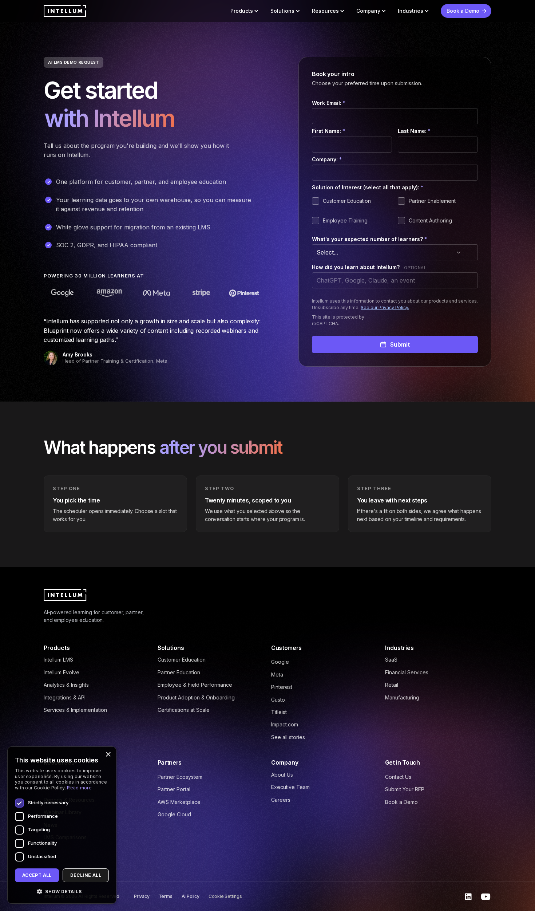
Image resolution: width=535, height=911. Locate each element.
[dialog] (61, 825)
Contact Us (398, 777)
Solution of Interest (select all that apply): (367, 187)
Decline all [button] (85, 875)
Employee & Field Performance (195, 685)
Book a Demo (401, 802)
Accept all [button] (37, 875)
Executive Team (290, 787)
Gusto (278, 700)
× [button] (108, 754)
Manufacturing (402, 697)
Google (280, 662)
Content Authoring (430, 220)
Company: (327, 159)
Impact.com (284, 724)
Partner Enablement (432, 201)
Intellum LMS (58, 659)
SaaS (391, 659)
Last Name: (414, 131)
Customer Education (347, 201)
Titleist (279, 712)
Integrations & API (65, 697)
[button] (244, 11)
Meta (277, 674)
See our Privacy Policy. (385, 307)
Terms (166, 896)
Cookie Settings (225, 896)
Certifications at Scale (184, 710)
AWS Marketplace (179, 802)
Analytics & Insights (66, 685)
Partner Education (179, 672)
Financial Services (406, 672)
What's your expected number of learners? (369, 239)
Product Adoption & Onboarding (196, 697)
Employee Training (345, 220)
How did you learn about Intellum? (356, 267)
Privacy (142, 896)
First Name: (328, 131)
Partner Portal (174, 789)
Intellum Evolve (61, 672)
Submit (400, 344)
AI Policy (190, 896)
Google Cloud (174, 814)
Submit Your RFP (404, 789)
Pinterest (281, 687)
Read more (79, 787)
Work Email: (328, 103)
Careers (280, 800)
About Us (282, 775)
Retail (391, 685)
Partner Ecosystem (180, 777)
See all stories (288, 737)
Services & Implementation (75, 710)
